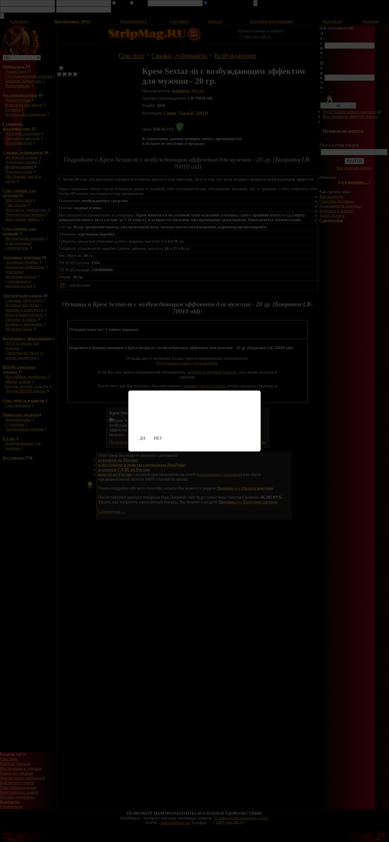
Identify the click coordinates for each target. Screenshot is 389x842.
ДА (143, 438)
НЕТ (158, 438)
